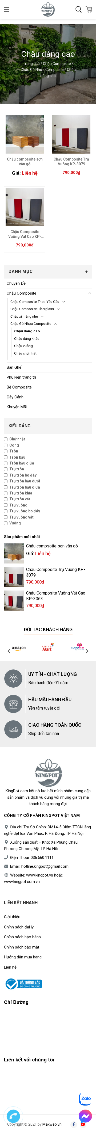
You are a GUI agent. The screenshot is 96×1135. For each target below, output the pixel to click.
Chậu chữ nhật (25, 353)
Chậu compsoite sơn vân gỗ (25, 161)
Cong (14, 445)
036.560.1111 (42, 857)
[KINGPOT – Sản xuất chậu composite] (48, 9)
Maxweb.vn (52, 1124)
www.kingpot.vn (39, 875)
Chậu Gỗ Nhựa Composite (42, 70)
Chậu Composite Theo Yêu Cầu (34, 301)
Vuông (15, 523)
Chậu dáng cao (27, 331)
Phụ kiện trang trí (21, 377)
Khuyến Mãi (17, 407)
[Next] (86, 651)
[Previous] (9, 651)
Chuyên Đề (16, 283)
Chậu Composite (57, 64)
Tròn (13, 451)
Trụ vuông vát (21, 517)
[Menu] (7, 9)
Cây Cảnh (15, 397)
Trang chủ (31, 64)
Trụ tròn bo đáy (23, 475)
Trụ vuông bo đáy (24, 511)
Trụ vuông (18, 505)
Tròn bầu (17, 457)
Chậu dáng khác (26, 338)
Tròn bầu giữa (21, 463)
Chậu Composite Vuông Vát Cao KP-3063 (24, 234)
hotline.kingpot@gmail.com (45, 866)
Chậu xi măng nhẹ (24, 316)
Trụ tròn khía (20, 493)
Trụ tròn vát (19, 499)
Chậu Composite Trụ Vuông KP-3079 (71, 161)
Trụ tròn (16, 469)
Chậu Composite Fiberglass (32, 309)
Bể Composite (19, 387)
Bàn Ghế (14, 367)
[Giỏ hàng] (89, 9)
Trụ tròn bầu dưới (24, 481)
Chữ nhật (17, 439)
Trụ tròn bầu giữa (24, 487)
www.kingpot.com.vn (22, 881)
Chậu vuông (23, 346)
